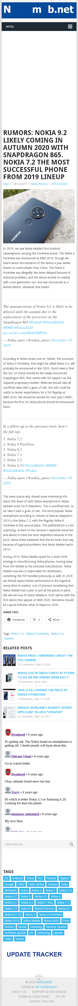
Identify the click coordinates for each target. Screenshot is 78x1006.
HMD (21, 884)
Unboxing (43, 933)
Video (8, 939)
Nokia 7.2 (17, 633)
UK (31, 933)
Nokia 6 (56, 896)
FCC (40, 878)
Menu (10, 26)
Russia (22, 926)
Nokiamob (44, 982)
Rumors (9, 638)
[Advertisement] (39, 70)
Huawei (52, 884)
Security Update (56, 926)
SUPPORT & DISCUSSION (49, 991)
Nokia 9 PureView (37, 633)
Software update (15, 933)
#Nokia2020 (24, 327)
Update (58, 933)
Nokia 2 (37, 890)
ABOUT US (19, 991)
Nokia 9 (30, 914)
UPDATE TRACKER (41, 1001)
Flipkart (64, 878)
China (30, 878)
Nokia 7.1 (63, 902)
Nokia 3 (50, 890)
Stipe (6, 183)
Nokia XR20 (51, 920)
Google (9, 884)
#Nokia (31, 470)
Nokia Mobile (31, 920)
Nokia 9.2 (57, 633)
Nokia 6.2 (27, 902)
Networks (11, 890)
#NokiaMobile (53, 321)
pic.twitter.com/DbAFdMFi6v (25, 332)
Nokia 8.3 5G (13, 914)
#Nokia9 (35, 321)
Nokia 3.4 (65, 890)
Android (17, 878)
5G (6, 878)
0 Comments (25, 716)
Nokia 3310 (12, 920)
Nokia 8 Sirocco (44, 908)
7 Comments (25, 681)
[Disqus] (39, 779)
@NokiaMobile (33, 465)
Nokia (34, 183)
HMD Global (36, 884)
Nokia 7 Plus (45, 902)
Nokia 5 (26, 896)
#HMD (8, 327)
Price (66, 920)
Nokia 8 (26, 908)
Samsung (36, 926)
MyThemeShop (46, 987)
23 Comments (26, 664)
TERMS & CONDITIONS (33, 996)
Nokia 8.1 (64, 908)
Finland (51, 878)
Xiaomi (20, 939)
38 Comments (60, 183)
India (64, 884)
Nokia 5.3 (41, 896)
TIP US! (60, 996)
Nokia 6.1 (11, 902)
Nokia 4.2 (11, 896)
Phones (43, 183)
